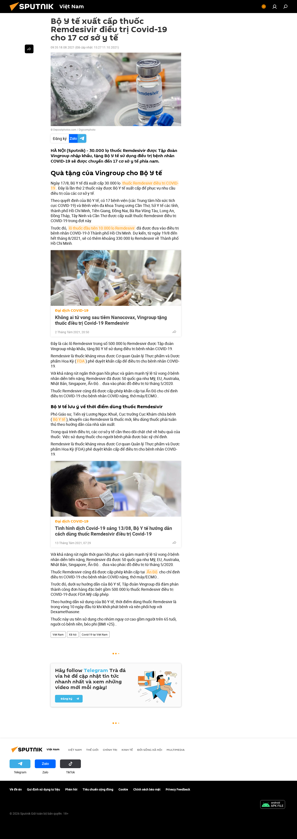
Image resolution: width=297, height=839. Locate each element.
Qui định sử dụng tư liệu (43, 789)
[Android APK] (272, 805)
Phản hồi (71, 789)
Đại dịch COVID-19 (71, 310)
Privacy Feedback (178, 789)
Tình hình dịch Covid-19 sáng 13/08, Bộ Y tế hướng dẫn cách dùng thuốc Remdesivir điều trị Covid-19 (113, 531)
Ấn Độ (152, 571)
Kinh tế (127, 750)
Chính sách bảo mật (146, 789)
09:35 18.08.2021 (63, 47)
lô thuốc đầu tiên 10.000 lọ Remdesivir (102, 228)
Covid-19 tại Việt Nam (95, 634)
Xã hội (73, 634)
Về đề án (16, 789)
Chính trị (110, 750)
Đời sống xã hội (149, 750)
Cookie (123, 789)
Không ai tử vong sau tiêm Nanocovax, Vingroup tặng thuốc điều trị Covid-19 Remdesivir (111, 320)
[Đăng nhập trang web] (274, 6)
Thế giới (92, 750)
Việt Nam (58, 634)
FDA (81, 361)
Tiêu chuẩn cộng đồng (98, 789)
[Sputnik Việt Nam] (33, 12)
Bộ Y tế (59, 419)
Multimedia (176, 750)
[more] (174, 331)
